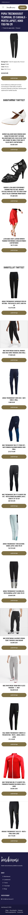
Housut (18, 28)
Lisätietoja (14, 78)
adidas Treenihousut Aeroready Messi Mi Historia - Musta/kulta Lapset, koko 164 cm (14, 303)
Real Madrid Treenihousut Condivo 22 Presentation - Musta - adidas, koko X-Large (14, 735)
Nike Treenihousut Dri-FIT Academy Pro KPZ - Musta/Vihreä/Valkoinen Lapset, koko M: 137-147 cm (14, 496)
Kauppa (22, 7)
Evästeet (20, 910)
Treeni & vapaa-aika (8, 28)
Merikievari (7, 876)
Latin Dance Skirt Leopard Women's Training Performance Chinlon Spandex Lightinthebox (14, 241)
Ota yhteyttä (13, 910)
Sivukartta (20, 912)
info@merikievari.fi (6, 2)
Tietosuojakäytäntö (10, 912)
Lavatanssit (7, 879)
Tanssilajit (7, 886)
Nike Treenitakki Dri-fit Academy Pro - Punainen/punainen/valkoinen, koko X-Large (14, 784)
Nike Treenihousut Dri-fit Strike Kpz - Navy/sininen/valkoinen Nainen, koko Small (14, 447)
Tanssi (6, 882)
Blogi (5, 889)
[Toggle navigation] (3, 7)
